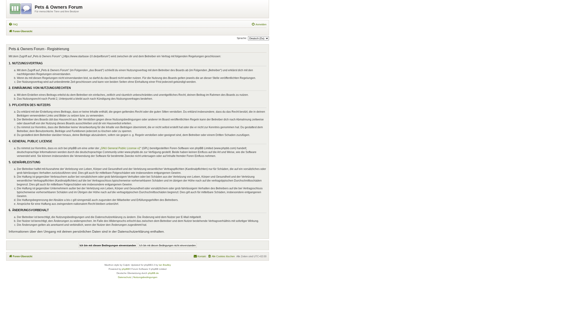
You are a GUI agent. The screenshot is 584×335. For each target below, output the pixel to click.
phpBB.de (153, 273)
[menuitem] (13, 24)
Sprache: (242, 38)
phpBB (125, 269)
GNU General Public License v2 (120, 148)
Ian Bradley (165, 265)
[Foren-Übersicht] (21, 8)
